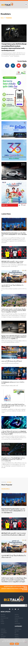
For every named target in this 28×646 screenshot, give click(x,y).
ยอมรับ (11, 643)
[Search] (26, 605)
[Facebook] (10, 609)
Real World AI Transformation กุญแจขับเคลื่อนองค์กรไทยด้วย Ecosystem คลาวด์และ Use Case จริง (14, 234)
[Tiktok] (24, 65)
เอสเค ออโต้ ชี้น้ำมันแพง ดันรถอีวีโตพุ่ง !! (11, 361)
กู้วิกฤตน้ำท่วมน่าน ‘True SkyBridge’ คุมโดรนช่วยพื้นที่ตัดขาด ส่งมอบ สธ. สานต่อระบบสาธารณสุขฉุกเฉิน (13, 459)
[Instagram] (13, 65)
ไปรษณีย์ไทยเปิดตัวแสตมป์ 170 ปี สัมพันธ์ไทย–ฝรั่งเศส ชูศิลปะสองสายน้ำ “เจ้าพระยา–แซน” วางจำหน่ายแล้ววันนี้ (13, 406)
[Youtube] (19, 65)
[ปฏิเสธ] (25, 642)
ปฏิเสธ (17, 643)
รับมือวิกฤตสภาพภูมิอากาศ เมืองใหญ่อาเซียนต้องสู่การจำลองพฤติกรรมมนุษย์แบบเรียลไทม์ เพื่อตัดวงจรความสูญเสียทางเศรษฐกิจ (13, 310)
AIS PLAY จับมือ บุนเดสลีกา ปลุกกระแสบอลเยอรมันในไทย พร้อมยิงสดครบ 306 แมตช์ (12, 262)
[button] (26, 4)
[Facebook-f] (7, 65)
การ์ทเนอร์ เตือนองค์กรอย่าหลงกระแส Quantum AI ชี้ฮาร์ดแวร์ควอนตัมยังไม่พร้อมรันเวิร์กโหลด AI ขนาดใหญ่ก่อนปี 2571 (13, 433)
